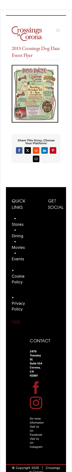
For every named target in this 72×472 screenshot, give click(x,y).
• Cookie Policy (18, 276)
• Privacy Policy (18, 303)
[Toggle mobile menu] (58, 30)
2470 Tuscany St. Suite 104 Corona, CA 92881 (36, 363)
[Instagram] (36, 403)
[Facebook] (36, 387)
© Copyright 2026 (25, 468)
